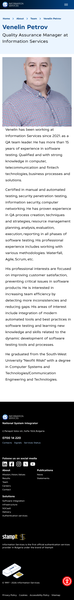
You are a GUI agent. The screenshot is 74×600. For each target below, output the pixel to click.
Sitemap (56, 595)
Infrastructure (9, 505)
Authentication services (14, 516)
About (20, 18)
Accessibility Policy (39, 595)
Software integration (13, 501)
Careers (6, 486)
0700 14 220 (11, 438)
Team (33, 18)
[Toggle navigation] (66, 4)
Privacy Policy (9, 595)
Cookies (23, 595)
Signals (18, 443)
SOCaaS (6, 508)
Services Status (32, 443)
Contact (6, 490)
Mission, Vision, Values (13, 474)
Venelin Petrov (52, 18)
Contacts (7, 443)
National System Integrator (20, 423)
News (40, 474)
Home (6, 18)
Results (6, 478)
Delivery (6, 512)
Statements (43, 478)
